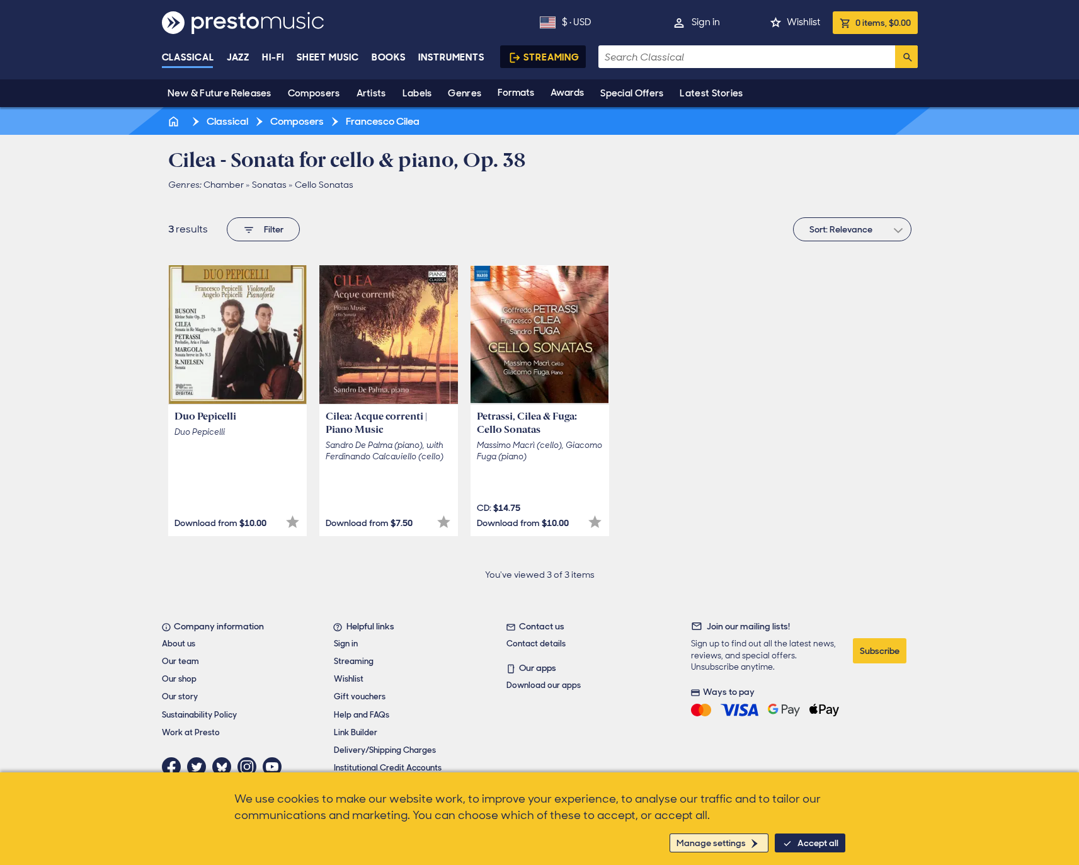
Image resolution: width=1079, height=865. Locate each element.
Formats (516, 92)
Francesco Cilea (382, 121)
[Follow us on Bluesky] (224, 766)
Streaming (551, 57)
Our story (180, 696)
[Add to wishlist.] (292, 522)
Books (389, 57)
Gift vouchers (359, 696)
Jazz (238, 57)
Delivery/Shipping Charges (385, 750)
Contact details (536, 643)
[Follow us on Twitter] (199, 766)
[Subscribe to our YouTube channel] (275, 766)
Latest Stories (711, 93)
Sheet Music (328, 57)
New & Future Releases (219, 93)
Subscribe (879, 650)
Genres (464, 93)
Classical (188, 57)
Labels (417, 93)
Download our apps (543, 685)
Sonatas (269, 184)
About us (178, 643)
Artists (371, 93)
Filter (273, 229)
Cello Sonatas (324, 184)
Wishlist (803, 22)
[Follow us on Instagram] (250, 766)
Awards (567, 92)
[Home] (175, 121)
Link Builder (355, 732)
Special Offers (631, 93)
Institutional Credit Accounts (388, 767)
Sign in (706, 22)
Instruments (451, 57)
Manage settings (711, 843)
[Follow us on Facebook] (174, 766)
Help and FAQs (361, 714)
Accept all (817, 843)
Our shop (179, 678)
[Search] (906, 56)
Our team (180, 661)
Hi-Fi (273, 57)
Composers (314, 93)
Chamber (223, 184)
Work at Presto (191, 732)
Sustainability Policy (199, 714)
